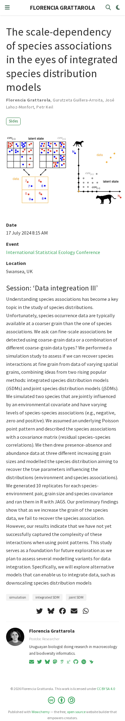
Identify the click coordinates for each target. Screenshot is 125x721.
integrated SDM (47, 597)
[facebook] (62, 611)
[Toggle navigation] (7, 8)
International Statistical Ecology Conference (53, 252)
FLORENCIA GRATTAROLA (62, 7)
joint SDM (76, 597)
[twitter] (39, 611)
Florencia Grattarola (52, 631)
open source (76, 711)
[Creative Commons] (62, 700)
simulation (17, 597)
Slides (13, 121)
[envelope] (74, 611)
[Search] (108, 7)
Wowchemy (41, 711)
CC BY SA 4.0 (106, 688)
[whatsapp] (85, 611)
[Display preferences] (118, 7)
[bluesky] (51, 611)
